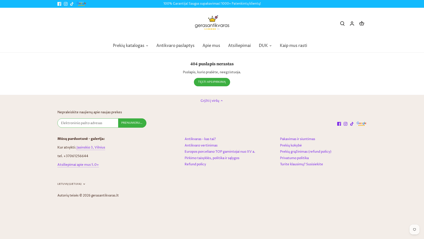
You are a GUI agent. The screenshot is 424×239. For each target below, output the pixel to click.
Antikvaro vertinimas (201, 145)
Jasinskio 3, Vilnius (91, 147)
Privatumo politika (294, 158)
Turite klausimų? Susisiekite (301, 164)
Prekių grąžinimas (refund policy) (305, 151)
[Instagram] (66, 4)
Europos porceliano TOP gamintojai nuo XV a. (220, 151)
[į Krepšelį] (361, 23)
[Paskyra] (352, 23)
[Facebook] (59, 4)
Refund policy (195, 164)
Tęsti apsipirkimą (212, 82)
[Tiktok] (72, 4)
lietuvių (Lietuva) (69, 184)
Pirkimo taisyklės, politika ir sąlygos (212, 158)
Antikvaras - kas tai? (200, 139)
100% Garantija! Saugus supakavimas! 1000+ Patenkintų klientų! (212, 4)
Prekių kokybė (291, 145)
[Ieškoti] (342, 23)
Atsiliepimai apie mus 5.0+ (78, 164)
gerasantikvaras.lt (105, 196)
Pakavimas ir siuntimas (297, 139)
